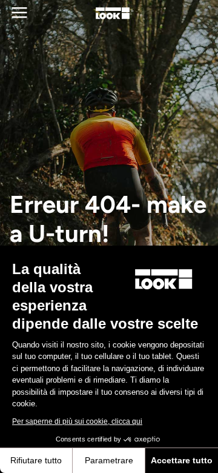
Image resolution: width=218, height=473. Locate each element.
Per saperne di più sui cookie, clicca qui (77, 421)
